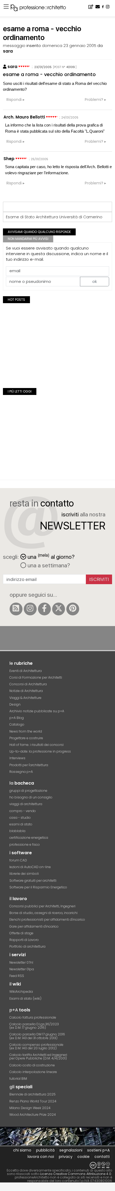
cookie (83, 1156)
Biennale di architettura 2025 (32, 1094)
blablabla (17, 831)
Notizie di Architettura (26, 691)
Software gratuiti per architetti (32, 880)
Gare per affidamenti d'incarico (34, 926)
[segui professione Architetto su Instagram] (30, 609)
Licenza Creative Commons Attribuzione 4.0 (75, 1174)
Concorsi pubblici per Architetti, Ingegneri (42, 906)
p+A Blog (16, 717)
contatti (102, 1156)
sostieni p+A (98, 1150)
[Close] (3, 1188)
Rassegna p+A (21, 771)
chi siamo (22, 1150)
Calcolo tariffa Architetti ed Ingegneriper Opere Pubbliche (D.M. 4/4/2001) (38, 1056)
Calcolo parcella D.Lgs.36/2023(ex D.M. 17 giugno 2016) (34, 1026)
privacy (65, 1156)
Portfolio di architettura (27, 946)
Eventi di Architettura (25, 670)
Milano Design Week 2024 (30, 1108)
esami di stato (20, 824)
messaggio (14, 45)
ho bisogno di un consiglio (30, 797)
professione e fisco (24, 844)
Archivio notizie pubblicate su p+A (36, 711)
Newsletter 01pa (21, 969)
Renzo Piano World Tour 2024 (32, 1101)
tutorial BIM (18, 1078)
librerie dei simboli (24, 873)
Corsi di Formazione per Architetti (35, 677)
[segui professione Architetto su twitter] (58, 609)
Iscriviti (99, 579)
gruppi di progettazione (28, 790)
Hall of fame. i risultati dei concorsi (36, 744)
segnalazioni (70, 1150)
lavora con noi (41, 1156)
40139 (70, 67)
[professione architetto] (41, 8)
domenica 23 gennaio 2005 (69, 45)
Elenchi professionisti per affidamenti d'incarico (47, 919)
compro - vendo (22, 811)
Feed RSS (16, 976)
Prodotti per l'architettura (28, 765)
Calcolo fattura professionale (32, 1017)
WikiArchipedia (21, 991)
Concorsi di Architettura (28, 684)
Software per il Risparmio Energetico (38, 887)
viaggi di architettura (25, 804)
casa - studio (20, 817)
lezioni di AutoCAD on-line (30, 867)
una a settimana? (48, 565)
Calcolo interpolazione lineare (33, 1072)
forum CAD (18, 860)
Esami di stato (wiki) (25, 998)
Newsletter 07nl (21, 962)
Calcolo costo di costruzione (32, 1065)
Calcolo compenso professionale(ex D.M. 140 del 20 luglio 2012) (36, 1046)
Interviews (17, 758)
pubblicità (45, 1150)
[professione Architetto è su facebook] (44, 609)
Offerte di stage (21, 933)
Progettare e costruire (26, 738)
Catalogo (16, 724)
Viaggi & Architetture (25, 697)
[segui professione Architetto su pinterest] (72, 609)
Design (15, 704)
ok (94, 281)
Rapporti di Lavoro (24, 939)
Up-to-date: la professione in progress (40, 751)
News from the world (25, 731)
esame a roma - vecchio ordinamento (49, 74)
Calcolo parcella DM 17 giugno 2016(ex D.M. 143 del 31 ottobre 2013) (37, 1036)
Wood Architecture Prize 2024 (32, 1114)
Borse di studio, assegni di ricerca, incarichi (43, 913)
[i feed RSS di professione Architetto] (16, 609)
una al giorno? (51, 556)
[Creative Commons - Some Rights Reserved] (57, 1165)
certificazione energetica (28, 837)
